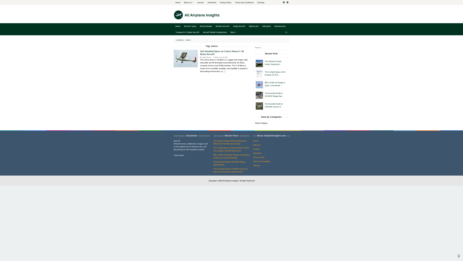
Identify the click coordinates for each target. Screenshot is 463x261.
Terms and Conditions (261, 161)
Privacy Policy (259, 157)
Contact (256, 149)
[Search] (286, 32)
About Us (257, 145)
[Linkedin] (287, 2)
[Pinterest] (284, 2)
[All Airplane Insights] (197, 15)
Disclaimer (257, 153)
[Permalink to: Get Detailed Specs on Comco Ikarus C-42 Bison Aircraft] (186, 58)
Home (255, 140)
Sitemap (256, 165)
